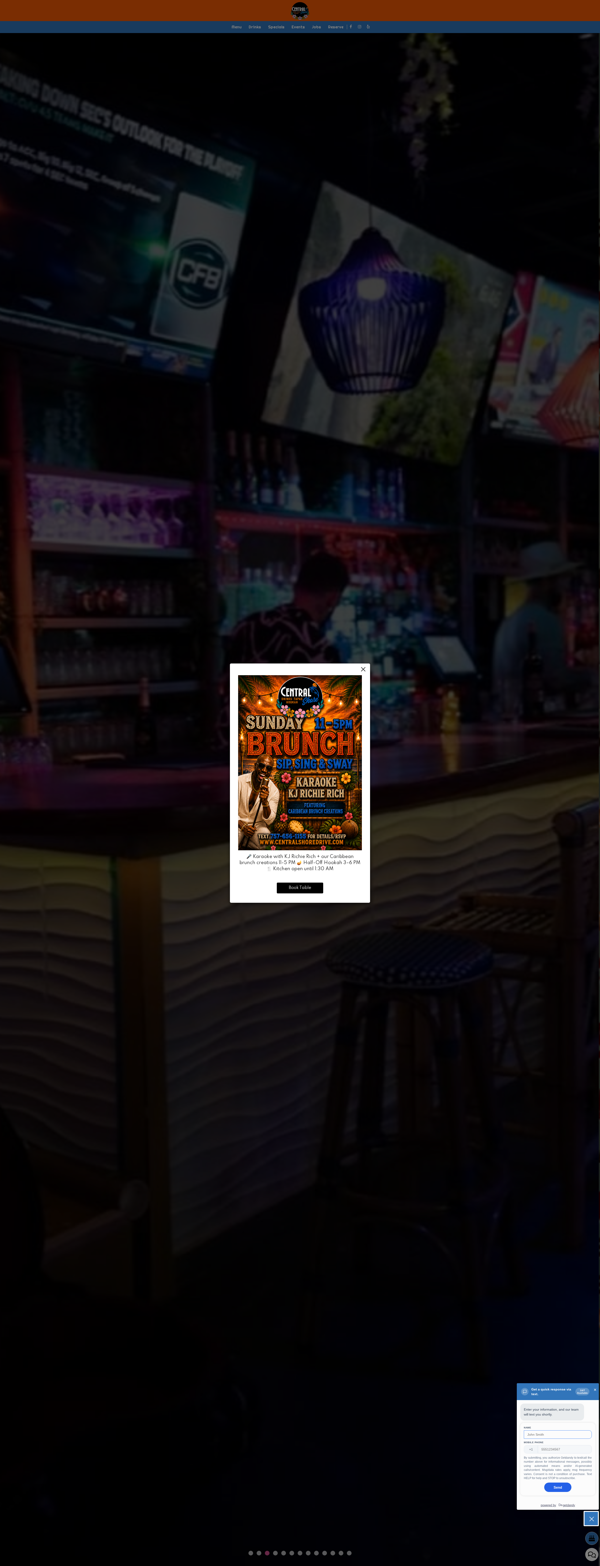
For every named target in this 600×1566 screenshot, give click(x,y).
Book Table (300, 888)
